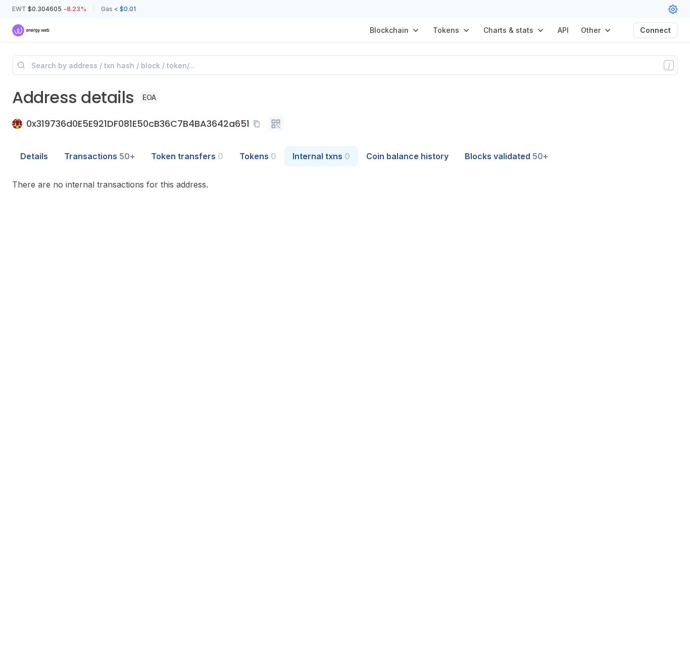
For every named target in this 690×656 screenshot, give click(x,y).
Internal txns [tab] (321, 156)
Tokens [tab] (257, 156)
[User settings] (673, 9)
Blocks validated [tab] (506, 156)
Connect (655, 30)
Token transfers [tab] (187, 156)
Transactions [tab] (99, 156)
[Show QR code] (276, 124)
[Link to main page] (31, 30)
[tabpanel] (345, 184)
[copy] (259, 124)
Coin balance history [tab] (407, 156)
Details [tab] (34, 156)
